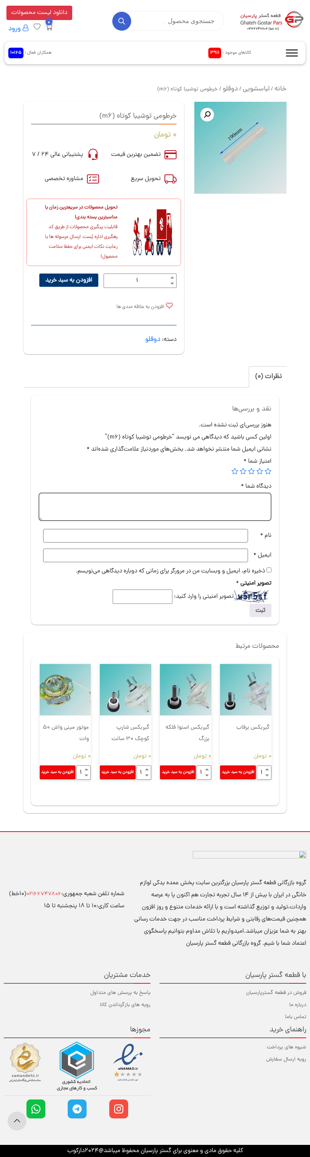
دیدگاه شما (256, 486)
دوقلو (230, 89)
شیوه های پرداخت (286, 1047)
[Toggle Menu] (292, 52)
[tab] (268, 376)
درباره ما (297, 1005)
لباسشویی (256, 89)
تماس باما (295, 1017)
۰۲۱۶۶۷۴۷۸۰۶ (43, 894)
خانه (280, 89)
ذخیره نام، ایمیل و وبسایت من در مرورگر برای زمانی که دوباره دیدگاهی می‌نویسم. (170, 571)
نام (265, 535)
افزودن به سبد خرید (68, 280)
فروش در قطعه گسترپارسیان (276, 993)
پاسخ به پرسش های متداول (120, 993)
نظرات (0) (268, 377)
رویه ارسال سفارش (286, 1060)
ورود (15, 29)
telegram (77, 1109)
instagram (118, 1109)
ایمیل (262, 555)
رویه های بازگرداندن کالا (125, 1005)
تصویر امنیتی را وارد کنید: (204, 596)
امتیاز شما (257, 461)
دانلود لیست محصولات (39, 12)
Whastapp (35, 1109)
